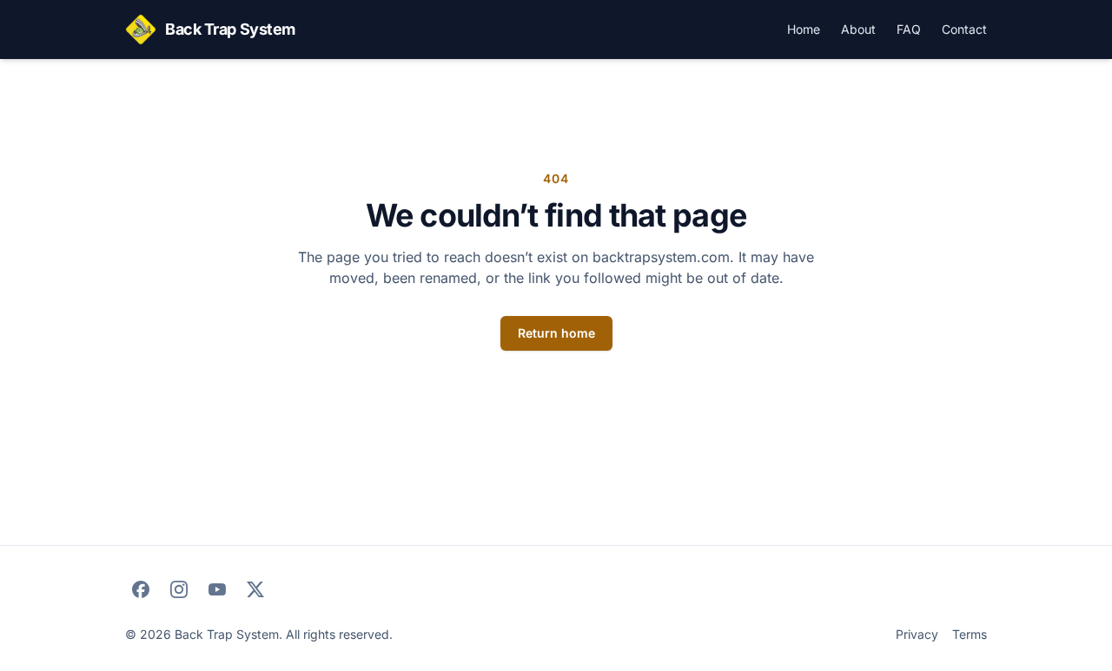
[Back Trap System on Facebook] (140, 589)
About (858, 29)
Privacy (917, 634)
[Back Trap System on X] (255, 589)
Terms (969, 634)
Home (803, 29)
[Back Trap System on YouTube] (217, 589)
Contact (964, 29)
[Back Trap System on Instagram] (179, 589)
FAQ (909, 29)
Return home (556, 333)
